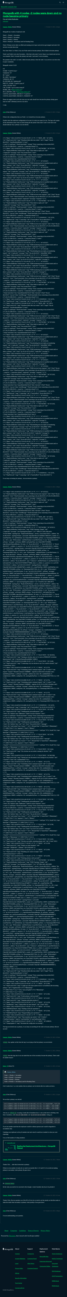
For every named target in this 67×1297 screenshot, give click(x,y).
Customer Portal (32, 1258)
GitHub (17, 1273)
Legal (16, 1263)
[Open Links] (63, 2)
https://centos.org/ (17, 89)
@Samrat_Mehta (9, 1183)
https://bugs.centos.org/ (23, 92)
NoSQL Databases (57, 1258)
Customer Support (32, 1268)
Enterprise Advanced (46, 1261)
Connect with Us (19, 1288)
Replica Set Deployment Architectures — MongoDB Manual (36, 1147)
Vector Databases (57, 1254)
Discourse (12, 1236)
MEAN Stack (55, 1286)
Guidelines (22, 1231)
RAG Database (56, 1271)
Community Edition (45, 1266)
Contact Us (30, 1254)
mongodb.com (11, 1143)
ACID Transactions (57, 1276)
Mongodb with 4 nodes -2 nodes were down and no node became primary (32, 15)
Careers (17, 1254)
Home (6, 1231)
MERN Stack (55, 1281)
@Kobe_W (13, 1112)
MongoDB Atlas (44, 1256)
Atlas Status (30, 1263)
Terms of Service (33, 1231)
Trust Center (18, 1283)
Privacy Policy (45, 1231)
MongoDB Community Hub (9, 6)
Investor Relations (20, 1258)
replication (5, 21)
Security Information (21, 1278)
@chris (5, 1042)
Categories (13, 1231)
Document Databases (55, 1265)
